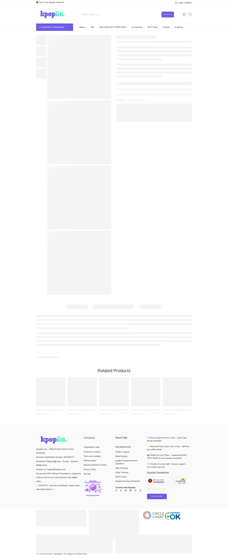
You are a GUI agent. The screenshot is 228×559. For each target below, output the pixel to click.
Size (119, 66)
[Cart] (184, 14)
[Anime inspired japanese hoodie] (190, 37)
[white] (127, 383)
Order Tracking (121, 442)
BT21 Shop (152, 27)
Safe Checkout (121, 438)
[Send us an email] (126, 460)
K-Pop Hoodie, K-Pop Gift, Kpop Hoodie (145, 380)
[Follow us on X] (116, 460)
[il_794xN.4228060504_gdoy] (79, 132)
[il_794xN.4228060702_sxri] (79, 197)
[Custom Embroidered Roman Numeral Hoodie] (114, 361)
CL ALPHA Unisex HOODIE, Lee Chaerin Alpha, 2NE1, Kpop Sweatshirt (82, 380)
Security (87, 444)
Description (77, 307)
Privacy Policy (90, 439)
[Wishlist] (51, 38)
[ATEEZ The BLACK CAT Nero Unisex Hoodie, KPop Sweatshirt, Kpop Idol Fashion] (50, 361)
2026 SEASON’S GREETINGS (112, 27)
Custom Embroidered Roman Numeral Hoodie (114, 380)
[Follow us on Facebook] (121, 460)
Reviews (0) (150, 307)
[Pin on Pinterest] (138, 116)
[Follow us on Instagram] (135, 460)
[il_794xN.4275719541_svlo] (79, 67)
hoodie (60, 327)
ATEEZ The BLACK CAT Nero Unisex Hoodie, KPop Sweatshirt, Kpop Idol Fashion (50, 380)
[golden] (124, 383)
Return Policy (121, 447)
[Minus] (123, 92)
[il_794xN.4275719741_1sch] (79, 263)
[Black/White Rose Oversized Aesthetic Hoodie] (185, 37)
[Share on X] (129, 116)
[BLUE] (153, 383)
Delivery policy (90, 431)
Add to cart (142, 91)
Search (168, 14)
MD (92, 27)
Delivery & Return (127, 99)
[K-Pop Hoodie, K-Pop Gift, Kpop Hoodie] (145, 361)
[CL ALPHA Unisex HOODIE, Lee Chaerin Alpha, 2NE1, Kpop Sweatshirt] (82, 361)
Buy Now (175, 91)
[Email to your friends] (143, 116)
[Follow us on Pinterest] (131, 460)
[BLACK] (121, 383)
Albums (82, 27)
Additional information (113, 307)
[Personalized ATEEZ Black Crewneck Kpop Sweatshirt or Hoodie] (177, 361)
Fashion (166, 27)
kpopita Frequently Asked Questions (126, 432)
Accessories (137, 27)
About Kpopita (121, 426)
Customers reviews (92, 422)
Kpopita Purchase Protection (127, 451)
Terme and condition (92, 426)
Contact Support (122, 422)
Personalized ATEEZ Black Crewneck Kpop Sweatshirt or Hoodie (177, 380)
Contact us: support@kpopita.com (51, 439)
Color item (123, 76)
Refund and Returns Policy (95, 435)
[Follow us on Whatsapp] (140, 460)
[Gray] (156, 383)
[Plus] (123, 90)
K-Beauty (179, 27)
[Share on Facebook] (134, 116)
